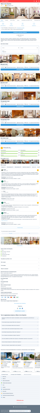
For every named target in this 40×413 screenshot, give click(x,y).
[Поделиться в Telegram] (20, 308)
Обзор (2, 20)
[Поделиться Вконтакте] (22, 308)
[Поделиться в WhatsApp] (17, 308)
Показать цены (20, 69)
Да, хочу (10, 233)
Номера (6, 20)
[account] (36, 1)
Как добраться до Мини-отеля (27, 20)
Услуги (18, 20)
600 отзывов (12, 20)
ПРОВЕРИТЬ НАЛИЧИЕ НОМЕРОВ (20, 32)
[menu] (39, 1)
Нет (29, 233)
